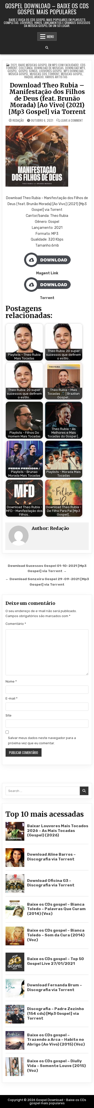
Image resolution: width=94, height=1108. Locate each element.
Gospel (12, 71)
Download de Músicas (49, 68)
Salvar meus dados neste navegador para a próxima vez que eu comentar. (42, 740)
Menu (50, 36)
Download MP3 (75, 68)
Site (9, 715)
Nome (11, 681)
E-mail (12, 698)
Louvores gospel (50, 71)
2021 (14, 65)
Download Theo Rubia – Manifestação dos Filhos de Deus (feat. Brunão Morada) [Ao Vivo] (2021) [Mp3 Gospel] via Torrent (47, 98)
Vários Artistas (56, 77)
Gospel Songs (28, 71)
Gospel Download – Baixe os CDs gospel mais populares (47, 8)
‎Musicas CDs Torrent (44, 74)
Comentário (16, 624)
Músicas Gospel (71, 74)
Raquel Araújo (34, 77)
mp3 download (73, 71)
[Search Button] (47, 47)
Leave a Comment (72, 120)
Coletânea (26, 68)
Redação (18, 120)
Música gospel (18, 74)
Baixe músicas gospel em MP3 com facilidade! (48, 65)
